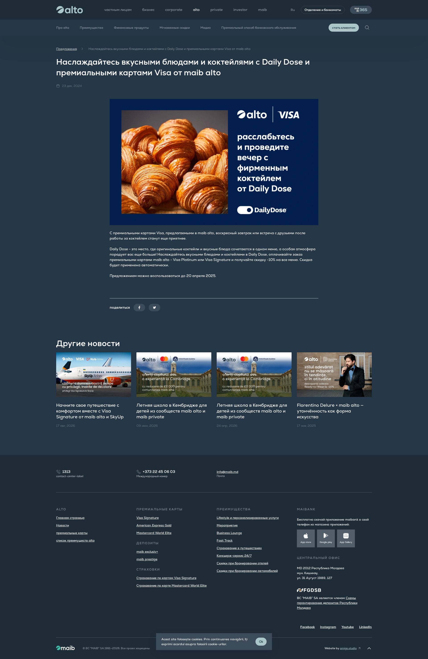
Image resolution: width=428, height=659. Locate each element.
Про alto (62, 28)
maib (262, 9)
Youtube (348, 627)
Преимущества (91, 28)
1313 (66, 471)
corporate (173, 9)
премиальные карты (72, 533)
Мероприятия (227, 525)
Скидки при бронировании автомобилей (247, 571)
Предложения (66, 49)
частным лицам (118, 9)
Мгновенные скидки (175, 28)
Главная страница (70, 518)
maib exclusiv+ (147, 552)
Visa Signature (147, 518)
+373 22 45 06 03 (159, 471)
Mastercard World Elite (153, 533)
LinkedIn (365, 627)
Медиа (205, 28)
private (216, 9)
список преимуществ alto (75, 540)
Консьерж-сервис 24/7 (234, 556)
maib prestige (146, 559)
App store (305, 542)
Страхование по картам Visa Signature (166, 578)
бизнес (148, 9)
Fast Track (225, 540)
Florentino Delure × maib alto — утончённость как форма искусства (330, 411)
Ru (293, 10)
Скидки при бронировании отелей (242, 563)
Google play (326, 542)
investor (240, 9)
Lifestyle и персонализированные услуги (248, 518)
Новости (62, 525)
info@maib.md (227, 472)
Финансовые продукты (131, 28)
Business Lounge (229, 533)
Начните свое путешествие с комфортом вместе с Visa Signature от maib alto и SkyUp (90, 411)
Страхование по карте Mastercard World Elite (171, 585)
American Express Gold (153, 525)
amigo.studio (348, 648)
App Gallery (346, 542)
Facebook (307, 627)
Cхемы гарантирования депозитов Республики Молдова (327, 603)
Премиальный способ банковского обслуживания (258, 28)
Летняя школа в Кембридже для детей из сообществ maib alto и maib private (171, 411)
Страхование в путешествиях (239, 548)
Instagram (328, 627)
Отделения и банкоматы (323, 10)
